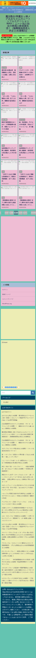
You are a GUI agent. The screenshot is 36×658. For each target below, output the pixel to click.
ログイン (5, 289)
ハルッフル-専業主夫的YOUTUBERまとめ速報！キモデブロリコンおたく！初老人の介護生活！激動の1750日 (18, 496)
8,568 (11, 213)
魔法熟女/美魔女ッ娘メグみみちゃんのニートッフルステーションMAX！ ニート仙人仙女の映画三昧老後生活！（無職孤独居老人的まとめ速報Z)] (17, 434)
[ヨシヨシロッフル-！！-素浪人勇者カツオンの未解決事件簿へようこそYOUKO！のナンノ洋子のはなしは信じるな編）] (18, 553)
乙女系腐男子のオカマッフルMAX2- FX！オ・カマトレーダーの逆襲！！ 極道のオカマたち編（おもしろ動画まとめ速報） (18, 426)
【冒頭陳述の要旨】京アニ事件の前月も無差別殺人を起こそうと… (9, 202)
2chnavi (4, 342)
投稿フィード (6, 294)
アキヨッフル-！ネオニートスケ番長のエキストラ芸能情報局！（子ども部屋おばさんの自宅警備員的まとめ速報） (18, 545)
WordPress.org (7, 303)
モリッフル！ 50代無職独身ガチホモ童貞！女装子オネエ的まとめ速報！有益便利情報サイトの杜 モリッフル (18, 562)
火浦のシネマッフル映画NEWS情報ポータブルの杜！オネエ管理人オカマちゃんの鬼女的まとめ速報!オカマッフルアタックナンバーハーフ (17, 510)
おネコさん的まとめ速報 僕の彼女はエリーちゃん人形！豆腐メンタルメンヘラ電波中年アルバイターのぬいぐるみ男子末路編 (18, 418)
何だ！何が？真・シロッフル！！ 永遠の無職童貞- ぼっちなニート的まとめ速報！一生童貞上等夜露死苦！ (18, 469)
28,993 (33, 213)
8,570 (21, 213)
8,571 (25, 213)
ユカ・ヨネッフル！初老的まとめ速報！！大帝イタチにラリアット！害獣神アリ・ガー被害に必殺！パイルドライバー (18, 518)
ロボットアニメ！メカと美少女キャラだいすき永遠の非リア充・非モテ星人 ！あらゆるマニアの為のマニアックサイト (18, 487)
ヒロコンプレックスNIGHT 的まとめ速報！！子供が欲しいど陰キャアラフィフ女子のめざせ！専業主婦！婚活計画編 (18, 581)
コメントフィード (7, 299)
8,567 (7, 213)
